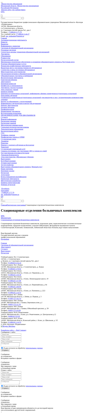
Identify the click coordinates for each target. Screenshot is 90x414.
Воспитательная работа (9, 131)
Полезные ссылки (7, 171)
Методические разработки (11, 181)
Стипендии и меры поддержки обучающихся (18, 70)
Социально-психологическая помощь (15, 127)
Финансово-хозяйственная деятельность (16, 66)
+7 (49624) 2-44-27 (22, 34)
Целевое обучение (7, 107)
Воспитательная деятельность (12, 78)
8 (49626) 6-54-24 (14, 263)
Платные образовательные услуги (13, 64)
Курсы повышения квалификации (13, 177)
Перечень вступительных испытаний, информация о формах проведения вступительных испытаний (39, 93)
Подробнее (5, 239)
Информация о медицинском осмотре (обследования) (21, 103)
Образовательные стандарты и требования (17, 76)
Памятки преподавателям (10, 183)
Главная (4, 38)
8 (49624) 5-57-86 (14, 281)
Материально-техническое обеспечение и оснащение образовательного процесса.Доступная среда (38, 62)
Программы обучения (9, 95)
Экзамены (4, 141)
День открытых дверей (9, 90)
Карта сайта (5, 328)
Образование (6, 56)
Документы (5, 54)
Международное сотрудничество (13, 72)
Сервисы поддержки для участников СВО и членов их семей (24, 151)
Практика (4, 143)
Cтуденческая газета (8, 139)
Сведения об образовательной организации (17, 48)
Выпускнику (6, 159)
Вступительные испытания (11, 113)
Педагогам (5, 173)
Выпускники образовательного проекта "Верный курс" (22, 167)
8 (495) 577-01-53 (14, 299)
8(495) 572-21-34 (14, 304)
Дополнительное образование (12, 129)
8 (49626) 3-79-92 (14, 269)
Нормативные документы (10, 111)
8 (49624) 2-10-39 (14, 275)
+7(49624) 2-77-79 (15, 32)
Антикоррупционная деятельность (14, 40)
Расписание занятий (8, 123)
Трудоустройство (7, 165)
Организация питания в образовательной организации (21, 74)
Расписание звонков (8, 121)
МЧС (3, 216)
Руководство (5, 58)
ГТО (2, 133)
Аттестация (5, 175)
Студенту (4, 117)
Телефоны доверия (8, 135)
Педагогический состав (10, 60)
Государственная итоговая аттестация (15, 153)
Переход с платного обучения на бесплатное (17, 145)
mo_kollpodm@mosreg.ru (15, 36)
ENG (3, 12)
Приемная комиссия (8, 84)
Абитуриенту (6, 82)
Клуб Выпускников (8, 161)
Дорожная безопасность (10, 155)
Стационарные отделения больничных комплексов (20, 220)
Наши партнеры (7, 169)
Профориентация (7, 109)
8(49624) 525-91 (14, 316)
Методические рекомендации (12, 125)
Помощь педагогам (8, 185)
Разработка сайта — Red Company (13, 330)
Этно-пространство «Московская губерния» (17, 157)
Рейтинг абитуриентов (9, 105)
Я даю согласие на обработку (23, 348)
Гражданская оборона (9, 80)
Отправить (5, 350)
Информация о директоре (10, 46)
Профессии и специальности (11, 86)
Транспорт (5, 147)
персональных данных (34, 348)
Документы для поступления (12, 88)
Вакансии (4, 44)
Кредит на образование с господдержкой (16, 101)
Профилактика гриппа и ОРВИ (12, 137)
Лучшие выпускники (9, 163)
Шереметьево (6, 218)
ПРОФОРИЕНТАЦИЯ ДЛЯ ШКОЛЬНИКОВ (18, 115)
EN (2, 196)
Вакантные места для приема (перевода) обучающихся (21, 68)
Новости (4, 42)
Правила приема (7, 92)
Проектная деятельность (10, 179)
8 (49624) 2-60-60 (14, 287)
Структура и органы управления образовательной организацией (25, 52)
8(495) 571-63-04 (14, 310)
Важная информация (8, 119)
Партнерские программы (16, 205)
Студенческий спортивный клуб (13, 149)
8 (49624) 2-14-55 (14, 293)
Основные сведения (8, 50)
